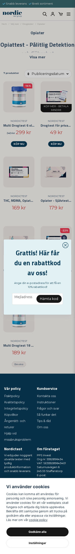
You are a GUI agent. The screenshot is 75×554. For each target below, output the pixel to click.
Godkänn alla (37, 531)
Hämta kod (49, 299)
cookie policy (38, 520)
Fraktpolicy (12, 396)
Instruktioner (46, 402)
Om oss (42, 427)
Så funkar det (46, 415)
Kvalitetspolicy (14, 402)
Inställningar (37, 543)
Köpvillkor (11, 415)
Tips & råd (44, 421)
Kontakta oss (46, 396)
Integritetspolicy (16, 408)
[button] (65, 245)
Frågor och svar (48, 408)
